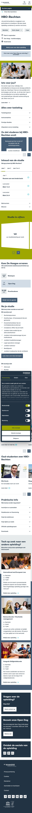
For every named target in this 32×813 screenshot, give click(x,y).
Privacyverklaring (9, 772)
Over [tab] (26, 377)
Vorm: (14, 30)
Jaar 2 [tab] (9, 168)
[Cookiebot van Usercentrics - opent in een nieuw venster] (23, 373)
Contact (6, 790)
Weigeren (16, 438)
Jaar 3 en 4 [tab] (16, 168)
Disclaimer (7, 781)
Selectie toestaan (16, 433)
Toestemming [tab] (6, 377)
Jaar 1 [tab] (3, 168)
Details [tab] (16, 377)
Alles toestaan (16, 428)
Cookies (6, 776)
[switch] (27, 410)
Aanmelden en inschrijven (12, 786)
